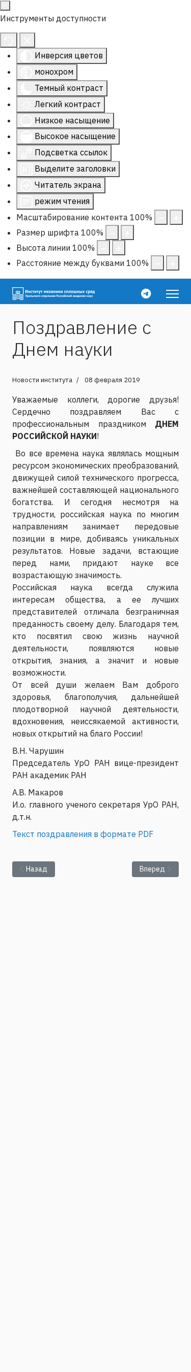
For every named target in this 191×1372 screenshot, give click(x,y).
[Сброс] (8, 40)
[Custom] (146, 293)
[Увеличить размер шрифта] (127, 232)
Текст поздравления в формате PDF (82, 834)
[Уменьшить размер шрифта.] (112, 232)
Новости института (42, 380)
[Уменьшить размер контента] (161, 217)
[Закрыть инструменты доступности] (27, 40)
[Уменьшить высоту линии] (103, 247)
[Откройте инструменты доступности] (5, 6)
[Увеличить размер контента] (176, 217)
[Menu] (172, 294)
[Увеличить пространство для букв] (172, 263)
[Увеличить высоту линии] (118, 247)
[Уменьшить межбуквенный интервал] (157, 263)
